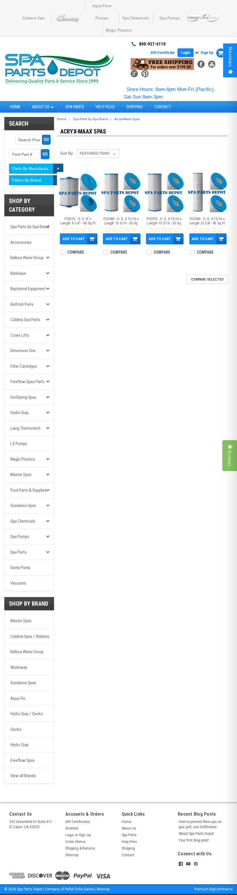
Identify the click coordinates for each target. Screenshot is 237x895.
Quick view (78, 209)
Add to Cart (73, 239)
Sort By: (67, 153)
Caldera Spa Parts (25, 319)
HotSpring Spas (23, 397)
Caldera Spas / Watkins (29, 636)
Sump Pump (20, 567)
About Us (41, 106)
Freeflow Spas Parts (27, 381)
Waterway (18, 667)
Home (15, 106)
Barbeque (18, 273)
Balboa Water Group (27, 257)
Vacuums (18, 583)
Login (185, 52)
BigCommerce (221, 889)
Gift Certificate (163, 52)
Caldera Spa (33, 18)
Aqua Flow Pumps (101, 8)
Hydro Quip (19, 412)
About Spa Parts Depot (196, 834)
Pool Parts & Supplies (28, 490)
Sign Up (207, 52)
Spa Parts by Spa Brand (29, 226)
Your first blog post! (194, 840)
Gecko (15, 729)
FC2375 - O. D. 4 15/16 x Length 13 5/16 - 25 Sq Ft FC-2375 (164, 221)
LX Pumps (18, 443)
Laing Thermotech (25, 428)
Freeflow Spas (22, 760)
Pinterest (145, 73)
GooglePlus (134, 73)
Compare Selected (207, 279)
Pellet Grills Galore (79, 889)
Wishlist (71, 828)
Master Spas (21, 474)
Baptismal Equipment (28, 288)
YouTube (211, 64)
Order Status (75, 842)
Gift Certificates (77, 822)
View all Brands (23, 775)
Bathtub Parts (22, 304)
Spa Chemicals (135, 18)
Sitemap (71, 855)
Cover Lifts (19, 335)
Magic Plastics (119, 30)
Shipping (134, 106)
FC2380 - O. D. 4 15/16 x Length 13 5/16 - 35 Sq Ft (120, 221)
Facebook (201, 64)
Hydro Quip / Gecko (26, 713)
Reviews (230, 57)
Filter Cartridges (23, 366)
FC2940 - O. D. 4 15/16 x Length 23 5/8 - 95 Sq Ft (207, 221)
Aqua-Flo (18, 698)
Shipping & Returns (80, 848)
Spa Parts (74, 106)
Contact (162, 106)
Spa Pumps (169, 18)
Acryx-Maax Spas (127, 119)
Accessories (21, 242)
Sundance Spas (23, 505)
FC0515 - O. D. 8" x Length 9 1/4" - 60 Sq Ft (77, 221)
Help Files (105, 106)
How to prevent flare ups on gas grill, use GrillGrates (200, 824)
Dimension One (23, 350)
